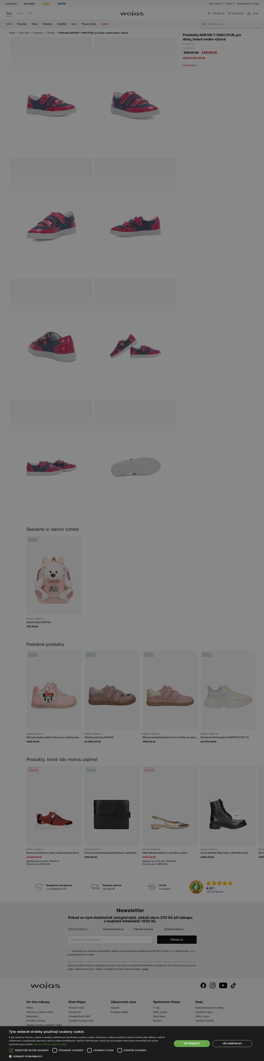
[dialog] (132, 530)
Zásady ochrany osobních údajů (50, 1044)
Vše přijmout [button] (192, 1043)
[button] (88, 1056)
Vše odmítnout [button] (232, 1043)
